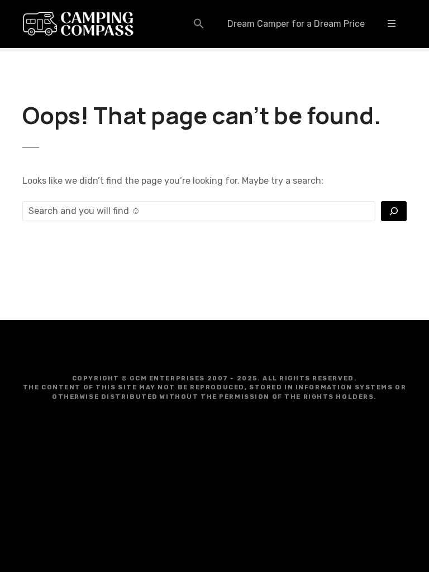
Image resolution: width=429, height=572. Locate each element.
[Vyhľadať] (394, 211)
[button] (199, 23)
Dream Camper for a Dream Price (296, 23)
